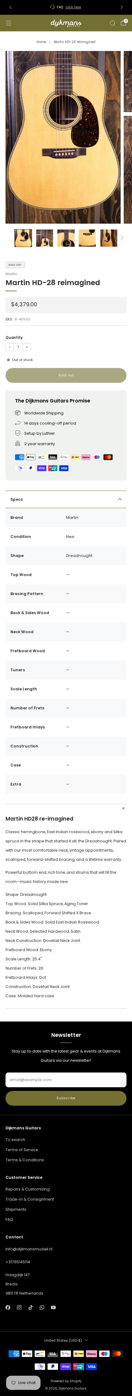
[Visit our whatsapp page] (42, 1307)
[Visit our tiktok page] (30, 1307)
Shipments (16, 1209)
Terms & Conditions (25, 1160)
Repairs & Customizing (28, 1189)
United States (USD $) (63, 1340)
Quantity (14, 337)
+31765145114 (18, 1262)
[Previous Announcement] (10, 7)
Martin (11, 273)
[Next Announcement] (122, 7)
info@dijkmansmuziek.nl (29, 1249)
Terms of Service (22, 1149)
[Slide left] (10, 238)
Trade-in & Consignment (30, 1199)
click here (73, 7)
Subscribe (66, 1098)
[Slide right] (121, 238)
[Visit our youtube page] (53, 1307)
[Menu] (9, 23)
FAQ (9, 1219)
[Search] (112, 23)
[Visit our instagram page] (19, 1307)
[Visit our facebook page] (8, 1307)
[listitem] (66, 7)
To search (15, 1139)
